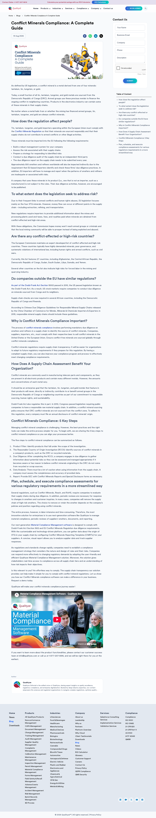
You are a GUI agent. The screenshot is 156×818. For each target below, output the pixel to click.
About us (79, 717)
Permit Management (33, 766)
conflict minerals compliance (39, 328)
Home (35, 8)
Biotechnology (56, 739)
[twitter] (101, 36)
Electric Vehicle (56, 762)
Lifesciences (55, 717)
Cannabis (54, 746)
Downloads (14, 725)
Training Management (34, 736)
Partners (78, 727)
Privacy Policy (81, 768)
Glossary (78, 755)
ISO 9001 (129, 720)
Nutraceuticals (56, 743)
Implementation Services (110, 723)
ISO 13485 (129, 723)
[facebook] (85, 36)
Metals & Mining (56, 786)
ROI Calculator (100, 2)
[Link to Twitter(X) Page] (131, 799)
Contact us (108, 8)
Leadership (79, 720)
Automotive (55, 755)
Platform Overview (83, 730)
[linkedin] (96, 36)
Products (44, 8)
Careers (78, 762)
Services (68, 8)
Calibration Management (35, 754)
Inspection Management (35, 763)
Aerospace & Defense (59, 759)
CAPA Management (33, 726)
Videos (78, 749)
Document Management (35, 729)
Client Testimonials (83, 736)
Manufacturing (56, 727)
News (12, 717)
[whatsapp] (90, 36)
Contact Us (80, 765)
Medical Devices (57, 730)
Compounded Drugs (58, 749)
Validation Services (108, 726)
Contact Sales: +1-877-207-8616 (14, 2)
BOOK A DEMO (135, 8)
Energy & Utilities (57, 783)
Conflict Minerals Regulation (28, 131)
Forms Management (33, 775)
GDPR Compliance (83, 771)
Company (95, 8)
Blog (11, 721)
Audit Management (33, 739)
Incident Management (34, 791)
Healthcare (54, 723)
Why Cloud (80, 733)
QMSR (128, 739)
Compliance (82, 8)
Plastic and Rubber (58, 765)
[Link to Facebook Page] (142, 799)
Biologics (54, 736)
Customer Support (83, 759)
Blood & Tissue (56, 752)
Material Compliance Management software (51, 525)
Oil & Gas (54, 780)
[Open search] (145, 8)
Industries (57, 8)
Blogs (18, 16)
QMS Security (81, 775)
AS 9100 (128, 733)
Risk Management (32, 794)
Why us (78, 723)
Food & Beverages (57, 720)
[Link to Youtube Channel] (137, 799)
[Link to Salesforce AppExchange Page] (126, 799)
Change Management (34, 732)
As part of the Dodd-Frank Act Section (29, 285)
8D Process (29, 803)
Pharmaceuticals (57, 733)
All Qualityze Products (34, 717)
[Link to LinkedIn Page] (120, 799)
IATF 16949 (130, 736)
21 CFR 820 (130, 727)
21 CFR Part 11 (131, 730)
